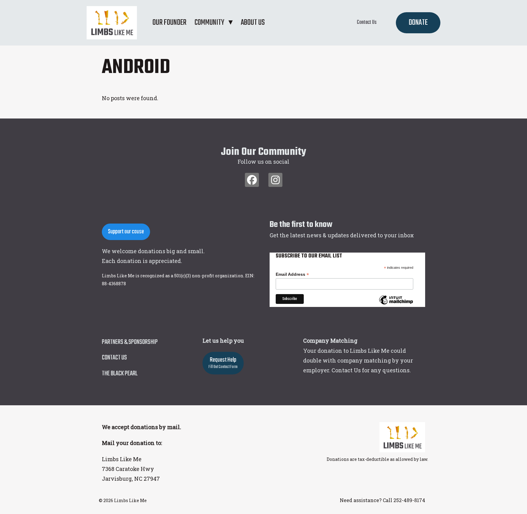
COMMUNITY (209, 22)
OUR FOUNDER (169, 22)
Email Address (292, 274)
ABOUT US (253, 22)
